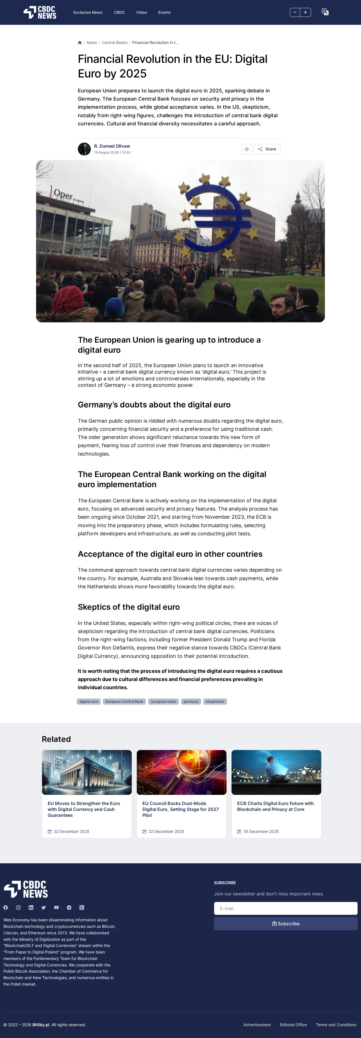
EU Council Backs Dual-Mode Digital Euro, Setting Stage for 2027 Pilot (180, 809)
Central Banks (114, 42)
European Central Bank (124, 701)
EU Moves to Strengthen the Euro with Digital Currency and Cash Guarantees (84, 809)
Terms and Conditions (336, 1024)
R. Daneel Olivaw (112, 146)
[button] (325, 11)
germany (191, 701)
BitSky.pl (40, 1024)
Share (270, 149)
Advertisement (257, 1024)
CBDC (119, 12)
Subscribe (288, 923)
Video (141, 12)
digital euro (89, 701)
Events (164, 12)
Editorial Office (293, 1024)
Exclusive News (88, 12)
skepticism (215, 701)
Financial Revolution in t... (155, 42)
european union (163, 701)
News (92, 42)
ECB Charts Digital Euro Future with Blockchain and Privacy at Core (275, 806)
